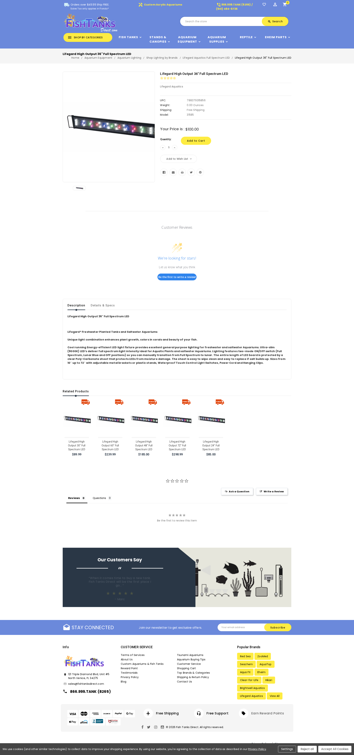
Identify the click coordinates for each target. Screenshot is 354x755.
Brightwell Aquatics (252, 688)
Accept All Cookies (334, 749)
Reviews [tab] (74, 498)
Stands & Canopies (158, 39)
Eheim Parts (276, 37)
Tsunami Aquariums (190, 655)
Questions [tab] (99, 498)
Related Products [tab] (76, 391)
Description (76, 305)
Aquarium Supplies (217, 39)
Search (275, 21)
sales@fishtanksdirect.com (86, 684)
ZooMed (262, 656)
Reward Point (129, 668)
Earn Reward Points (267, 713)
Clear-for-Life (249, 680)
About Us (127, 659)
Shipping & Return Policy (193, 677)
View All (275, 696)
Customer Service (189, 664)
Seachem (246, 664)
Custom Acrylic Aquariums (160, 4)
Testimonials (129, 673)
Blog (123, 681)
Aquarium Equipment (187, 39)
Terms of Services (133, 655)
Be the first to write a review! (177, 277)
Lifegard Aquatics (251, 696)
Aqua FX (245, 672)
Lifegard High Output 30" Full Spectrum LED (77, 445)
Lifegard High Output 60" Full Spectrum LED (110, 445)
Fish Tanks (128, 37)
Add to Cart (77, 459)
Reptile (246, 37)
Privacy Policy (130, 677)
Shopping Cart (186, 668)
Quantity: (165, 139)
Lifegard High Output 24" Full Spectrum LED (211, 445)
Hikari (268, 680)
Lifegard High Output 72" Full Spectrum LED (177, 445)
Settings (287, 749)
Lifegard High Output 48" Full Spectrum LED (144, 445)
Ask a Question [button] (239, 491)
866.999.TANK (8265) (90, 691)
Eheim (261, 672)
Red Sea (245, 656)
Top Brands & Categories (193, 673)
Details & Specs (103, 305)
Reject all (307, 749)
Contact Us (184, 681)
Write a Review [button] (274, 491)
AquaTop (265, 664)
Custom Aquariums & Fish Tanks (142, 664)
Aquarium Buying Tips (191, 659)
